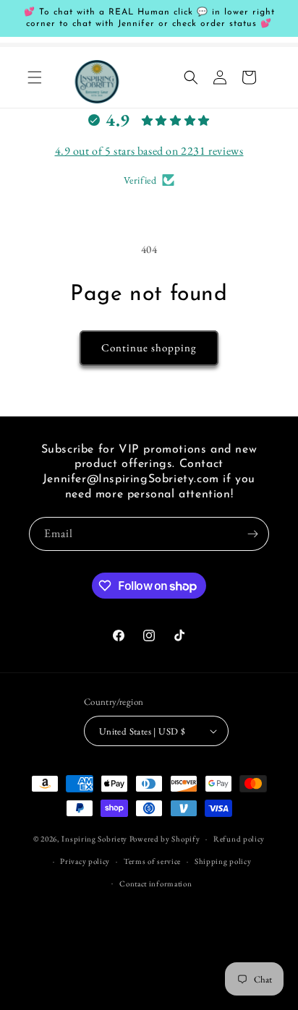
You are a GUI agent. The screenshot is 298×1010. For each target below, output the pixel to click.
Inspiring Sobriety (94, 839)
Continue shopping (149, 347)
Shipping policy (223, 861)
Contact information (155, 883)
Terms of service (152, 861)
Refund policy (239, 839)
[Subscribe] (252, 534)
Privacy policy (85, 861)
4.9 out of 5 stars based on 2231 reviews (149, 150)
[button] (34, 77)
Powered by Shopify (164, 839)
